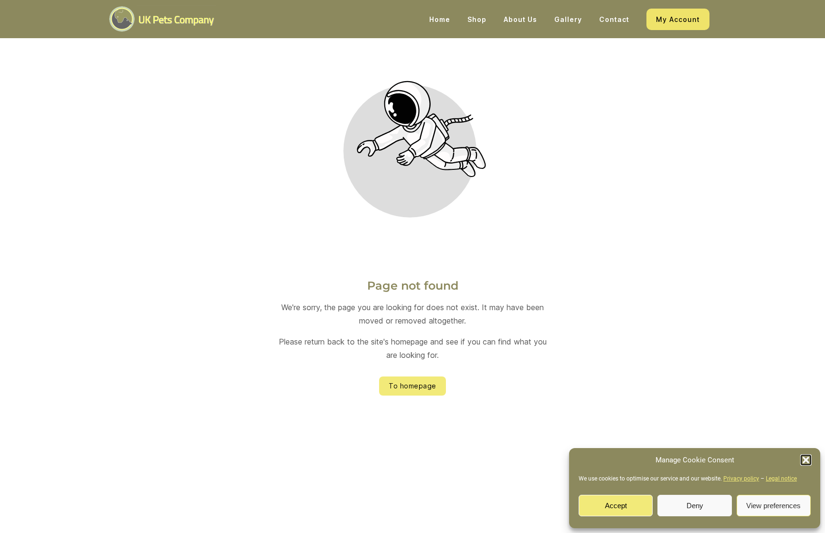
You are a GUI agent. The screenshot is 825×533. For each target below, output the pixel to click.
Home (439, 19)
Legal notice (781, 478)
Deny (695, 506)
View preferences (773, 506)
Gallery (568, 19)
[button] (806, 460)
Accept (616, 506)
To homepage (412, 386)
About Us (520, 19)
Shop (477, 19)
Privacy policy (741, 478)
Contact (614, 19)
